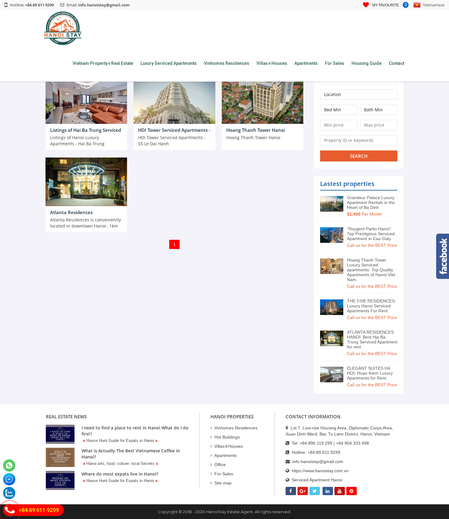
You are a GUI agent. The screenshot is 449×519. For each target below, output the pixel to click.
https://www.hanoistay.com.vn (320, 470)
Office (220, 464)
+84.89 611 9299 (324, 452)
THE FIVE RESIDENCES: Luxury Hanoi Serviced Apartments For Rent (371, 305)
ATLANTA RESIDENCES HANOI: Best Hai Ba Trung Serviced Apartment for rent (372, 339)
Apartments (306, 63)
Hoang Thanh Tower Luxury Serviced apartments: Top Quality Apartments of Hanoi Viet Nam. (371, 270)
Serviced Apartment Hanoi (317, 479)
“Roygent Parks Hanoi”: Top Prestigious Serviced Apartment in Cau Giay (371, 233)
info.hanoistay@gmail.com (104, 5)
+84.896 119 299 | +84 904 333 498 (334, 443)
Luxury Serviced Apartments (169, 63)
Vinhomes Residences (226, 63)
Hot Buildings (227, 437)
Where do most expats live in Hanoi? (120, 474)
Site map (223, 482)
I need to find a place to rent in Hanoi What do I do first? (135, 431)
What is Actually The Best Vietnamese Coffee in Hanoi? (131, 454)
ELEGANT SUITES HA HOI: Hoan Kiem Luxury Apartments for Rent (370, 373)
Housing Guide (366, 63)
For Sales (334, 63)
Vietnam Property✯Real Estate (103, 63)
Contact (396, 63)
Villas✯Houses (272, 63)
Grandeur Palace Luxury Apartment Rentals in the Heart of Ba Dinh (371, 202)
